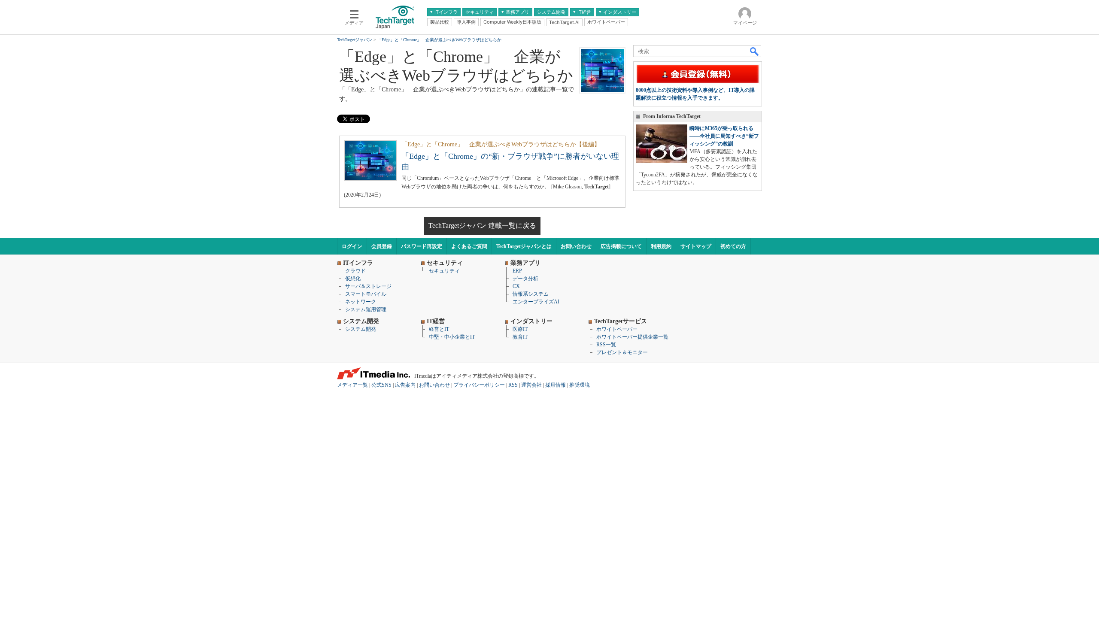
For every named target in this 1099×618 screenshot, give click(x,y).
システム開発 (360, 329)
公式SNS (381, 385)
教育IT (520, 337)
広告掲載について (621, 246)
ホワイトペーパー (617, 329)
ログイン (352, 246)
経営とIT (439, 329)
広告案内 (405, 385)
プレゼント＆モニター (622, 352)
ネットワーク (360, 302)
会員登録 (381, 246)
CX (516, 286)
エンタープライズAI (536, 302)
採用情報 (555, 385)
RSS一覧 (606, 345)
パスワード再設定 (421, 246)
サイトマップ (695, 246)
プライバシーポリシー (479, 385)
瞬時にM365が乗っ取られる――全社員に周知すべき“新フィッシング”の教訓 (724, 136)
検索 (754, 51)
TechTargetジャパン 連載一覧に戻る (482, 225)
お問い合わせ (576, 246)
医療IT (520, 329)
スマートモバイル (365, 294)
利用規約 (661, 246)
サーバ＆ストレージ (368, 286)
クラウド (355, 271)
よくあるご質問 (469, 246)
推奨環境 (579, 385)
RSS (513, 385)
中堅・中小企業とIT (452, 337)
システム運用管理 (365, 309)
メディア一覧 (352, 385)
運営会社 (531, 385)
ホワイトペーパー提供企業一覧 (632, 337)
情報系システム (531, 294)
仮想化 (353, 279)
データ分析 (525, 279)
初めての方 (733, 246)
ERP (517, 271)
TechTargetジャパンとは (524, 246)
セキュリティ (444, 271)
